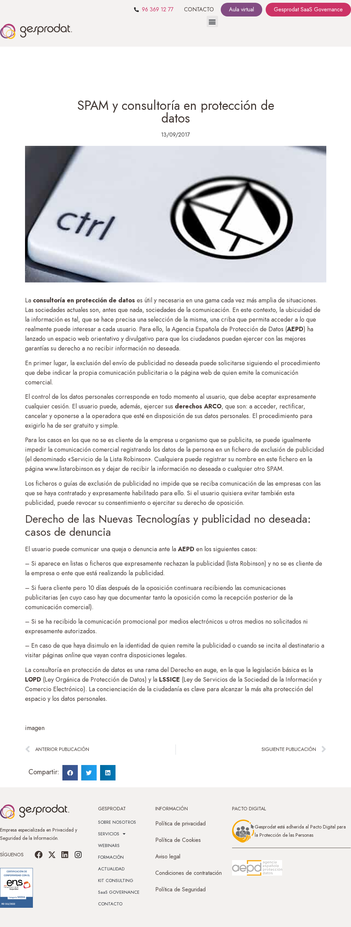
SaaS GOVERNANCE (119, 892)
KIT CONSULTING (115, 880)
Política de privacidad (180, 823)
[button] (212, 21)
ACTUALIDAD (111, 869)
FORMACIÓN (111, 857)
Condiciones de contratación (188, 873)
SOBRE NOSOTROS (117, 822)
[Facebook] (38, 854)
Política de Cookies (178, 840)
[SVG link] (257, 868)
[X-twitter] (51, 854)
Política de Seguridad (180, 889)
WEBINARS (109, 845)
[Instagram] (77, 854)
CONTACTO (199, 9)
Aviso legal (167, 856)
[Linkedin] (64, 854)
